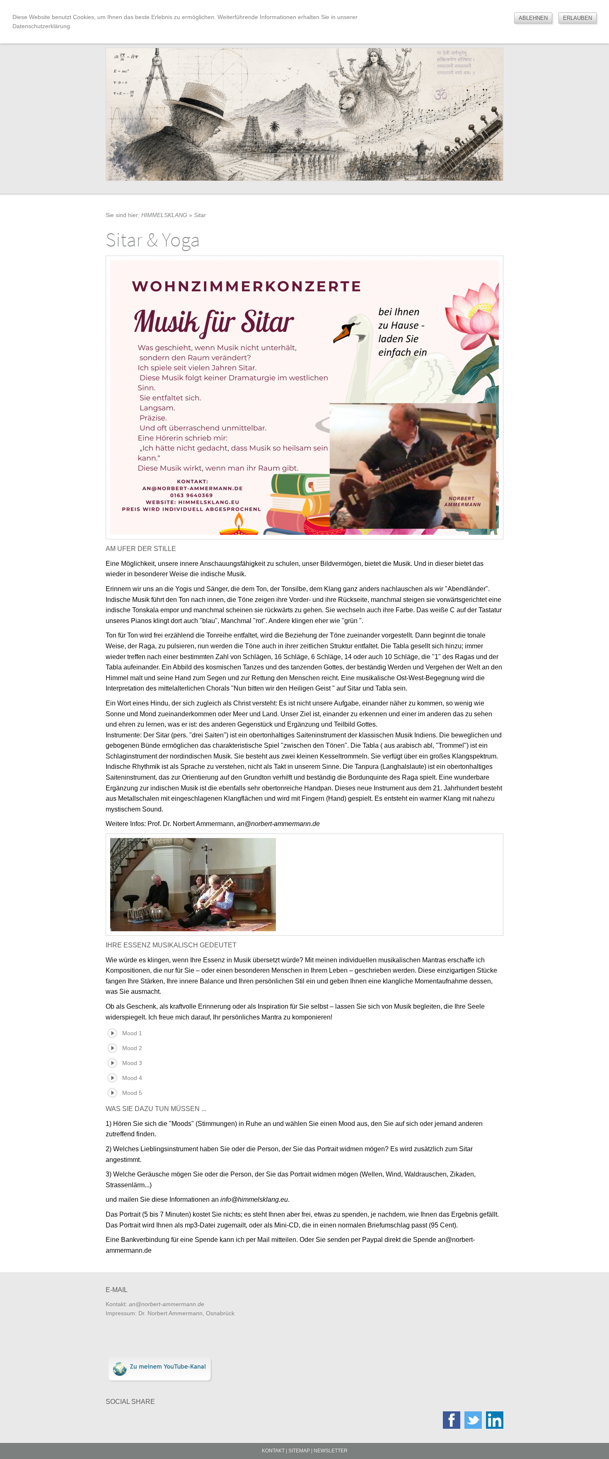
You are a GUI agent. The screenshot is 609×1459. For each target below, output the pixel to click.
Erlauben (577, 18)
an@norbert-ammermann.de (166, 1304)
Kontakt (273, 1451)
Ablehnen (533, 18)
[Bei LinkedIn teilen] (494, 1420)
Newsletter (331, 1451)
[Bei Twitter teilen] (473, 1420)
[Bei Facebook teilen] (451, 1420)
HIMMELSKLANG (164, 215)
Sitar (200, 215)
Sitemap (299, 1451)
